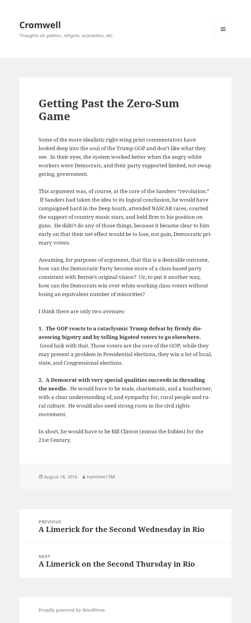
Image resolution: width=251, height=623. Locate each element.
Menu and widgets (223, 37)
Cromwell (40, 25)
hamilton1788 (101, 477)
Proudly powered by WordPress (72, 610)
